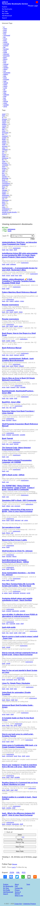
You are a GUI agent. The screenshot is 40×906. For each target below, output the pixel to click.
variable (6, 105)
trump (4, 154)
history (4, 143)
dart (3, 129)
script (5, 88)
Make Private (20, 847)
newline (5, 67)
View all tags (7, 217)
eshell (5, 42)
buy (3, 173)
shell (4, 91)
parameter (6, 72)
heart (4, 203)
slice (4, 93)
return (5, 86)
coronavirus (6, 183)
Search (4, 18)
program (6, 79)
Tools (28, 884)
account (4, 146)
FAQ (16, 886)
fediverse (5, 158)
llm (3, 159)
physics (4, 163)
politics (4, 124)
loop (4, 62)
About (17, 884)
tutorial (5, 101)
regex (5, 84)
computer (5, 165)
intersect (6, 54)
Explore (4, 7)
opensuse (5, 200)
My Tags (5, 11)
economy (5, 210)
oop (4, 71)
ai (3, 27)
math (3, 144)
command (6, 35)
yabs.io (5, 2)
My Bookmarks (7, 9)
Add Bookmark (7, 16)
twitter (4, 193)
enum (5, 39)
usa (3, 151)
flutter (4, 139)
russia (4, 126)
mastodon (5, 185)
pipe (4, 76)
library (5, 59)
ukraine (4, 119)
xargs (5, 106)
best (4, 33)
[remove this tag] (7, 236)
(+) (23, 837)
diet (3, 188)
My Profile (5, 13)
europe (4, 176)
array (5, 30)
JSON (11, 872)
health (4, 121)
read (4, 81)
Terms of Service (18, 892)
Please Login (33, 6)
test (4, 98)
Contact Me (19, 888)
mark (3, 170)
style (4, 96)
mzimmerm (11, 229)
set (4, 89)
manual (5, 64)
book (3, 180)
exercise (5, 197)
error (5, 40)
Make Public (20, 851)
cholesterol (5, 209)
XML (18, 872)
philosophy (5, 195)
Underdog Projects (29, 904)
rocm (3, 207)
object (5, 69)
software (6, 94)
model (4, 137)
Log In (14, 867)
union (5, 103)
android (4, 214)
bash (5, 32)
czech (4, 122)
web (3, 171)
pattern (5, 74)
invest (4, 192)
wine (3, 148)
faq (4, 47)
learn (5, 57)
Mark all (9, 832)
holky (4, 156)
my (3, 153)
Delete (20, 835)
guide (5, 52)
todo (4, 100)
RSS (23, 872)
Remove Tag (20, 842)
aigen (5, 28)
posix (5, 77)
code (3, 161)
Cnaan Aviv (18, 904)
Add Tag (19, 839)
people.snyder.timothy (9, 212)
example (6, 44)
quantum (5, 136)
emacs (4, 168)
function (6, 49)
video (4, 127)
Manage (14, 864)
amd (3, 166)
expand (5, 45)
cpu (3, 198)
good (5, 50)
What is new (19, 895)
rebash (5, 83)
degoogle (5, 178)
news (4, 131)
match (5, 66)
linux (4, 61)
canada (4, 190)
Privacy (17, 890)
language (6, 55)
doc (4, 37)
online (4, 141)
